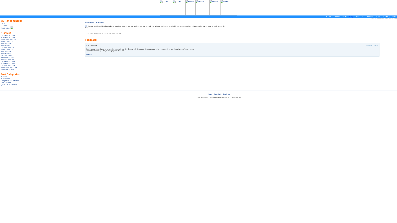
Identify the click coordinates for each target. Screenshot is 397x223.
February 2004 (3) (8, 57)
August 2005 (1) (7, 41)
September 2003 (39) (9, 67)
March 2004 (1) (6, 55)
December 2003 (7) (8, 61)
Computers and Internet (10, 81)
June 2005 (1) (6, 45)
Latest (3, 23)
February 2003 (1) (8, 69)
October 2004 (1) (7, 47)
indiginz (89, 54)
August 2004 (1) (7, 49)
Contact (4, 25)
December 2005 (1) (8, 35)
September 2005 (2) (8, 39)
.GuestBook (5, 79)
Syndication (5, 28)
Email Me (226, 94)
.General (4, 77)
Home (210, 94)
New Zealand (6, 83)
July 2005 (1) (6, 43)
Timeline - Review (94, 22)
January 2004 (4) (7, 59)
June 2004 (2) (6, 53)
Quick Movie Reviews (9, 85)
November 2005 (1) (8, 37)
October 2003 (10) (8, 65)
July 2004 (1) (6, 51)
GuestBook (217, 94)
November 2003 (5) (8, 63)
